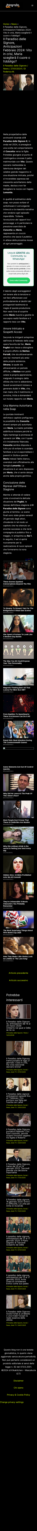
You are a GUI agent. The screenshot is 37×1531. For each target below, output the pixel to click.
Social (25, 1070)
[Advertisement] (18, 113)
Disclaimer (19, 1380)
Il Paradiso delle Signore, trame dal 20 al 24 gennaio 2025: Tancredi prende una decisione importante (18, 1168)
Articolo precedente (18, 973)
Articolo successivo (18, 980)
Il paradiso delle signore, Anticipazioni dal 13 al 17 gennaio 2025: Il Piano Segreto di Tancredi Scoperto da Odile (18, 1240)
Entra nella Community (18, 280)
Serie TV (14, 1072)
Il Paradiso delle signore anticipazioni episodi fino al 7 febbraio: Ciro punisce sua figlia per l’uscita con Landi (18, 1098)
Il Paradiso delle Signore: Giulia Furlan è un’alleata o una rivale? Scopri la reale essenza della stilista (18, 1315)
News (6, 68)
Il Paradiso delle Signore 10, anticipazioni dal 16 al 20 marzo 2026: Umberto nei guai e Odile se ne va (18, 1025)
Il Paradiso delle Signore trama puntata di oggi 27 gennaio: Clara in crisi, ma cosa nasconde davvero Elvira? (18, 1062)
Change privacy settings (12, 1402)
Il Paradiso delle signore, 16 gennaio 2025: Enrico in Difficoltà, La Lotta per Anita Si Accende (18, 1202)
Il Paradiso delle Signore (15, 65)
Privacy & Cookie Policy (18, 1395)
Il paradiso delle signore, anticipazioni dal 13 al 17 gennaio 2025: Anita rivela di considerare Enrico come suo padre (18, 1279)
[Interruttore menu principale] (32, 5)
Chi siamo (18, 1388)
